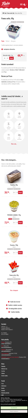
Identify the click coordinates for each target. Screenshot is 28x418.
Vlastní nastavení (14, 411)
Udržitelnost (3, 386)
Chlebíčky (3, 366)
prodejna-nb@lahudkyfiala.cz (6, 343)
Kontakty (3, 390)
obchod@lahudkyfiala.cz (5, 358)
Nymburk (3, 342)
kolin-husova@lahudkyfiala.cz (6, 347)
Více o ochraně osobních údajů (8, 404)
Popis (2, 41)
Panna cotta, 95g (10, 13)
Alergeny (13, 41)
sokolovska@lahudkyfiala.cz (6, 355)
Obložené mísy (4, 368)
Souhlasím (14, 408)
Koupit (11, 58)
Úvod (5, 13)
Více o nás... (14, 144)
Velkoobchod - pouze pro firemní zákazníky (10, 357)
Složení (7, 41)
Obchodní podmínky (5, 393)
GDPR (2, 395)
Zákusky (3, 373)
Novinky (2, 388)
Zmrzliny (3, 371)
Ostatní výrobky (4, 375)
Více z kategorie (14, 290)
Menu (21, 4)
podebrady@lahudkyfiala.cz (6, 351)
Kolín (2, 346)
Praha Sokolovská (4, 353)
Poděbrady (3, 349)
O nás (2, 383)
